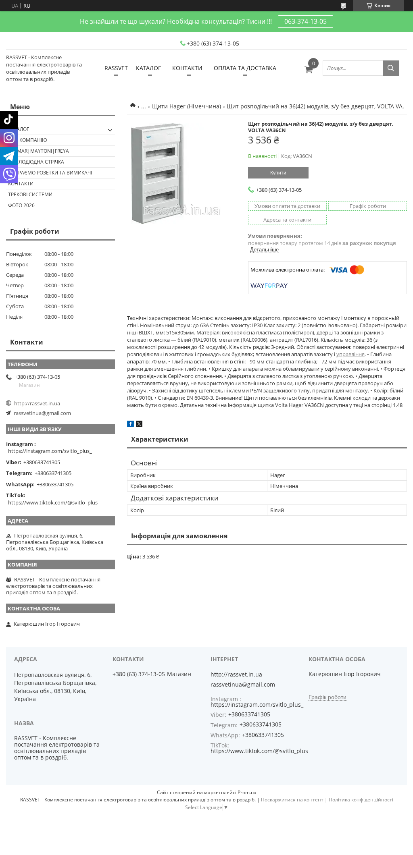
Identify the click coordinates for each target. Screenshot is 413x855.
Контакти (20, 183)
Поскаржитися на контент (292, 799)
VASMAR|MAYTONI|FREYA (38, 150)
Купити (278, 173)
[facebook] (130, 425)
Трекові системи (30, 194)
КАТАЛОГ (148, 68)
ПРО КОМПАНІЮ (27, 140)
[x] (139, 425)
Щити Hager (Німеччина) (186, 106)
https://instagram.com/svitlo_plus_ (50, 451)
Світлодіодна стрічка (36, 161)
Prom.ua (247, 792)
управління (350, 354)
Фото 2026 (21, 205)
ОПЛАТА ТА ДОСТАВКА (245, 68)
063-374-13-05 (305, 21)
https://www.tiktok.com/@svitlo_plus (53, 502)
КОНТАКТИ (187, 68)
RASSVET (116, 68)
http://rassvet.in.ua (37, 403)
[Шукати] (391, 68)
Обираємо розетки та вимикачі (50, 172)
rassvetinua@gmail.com (42, 413)
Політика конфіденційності (361, 799)
